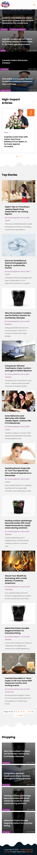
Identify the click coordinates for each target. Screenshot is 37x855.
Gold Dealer (9, 589)
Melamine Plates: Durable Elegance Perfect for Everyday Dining (17, 630)
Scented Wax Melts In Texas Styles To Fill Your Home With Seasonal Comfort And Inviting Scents (18, 682)
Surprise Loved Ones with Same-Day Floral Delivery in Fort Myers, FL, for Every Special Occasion (17, 41)
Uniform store (5, 90)
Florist (3, 51)
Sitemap (29, 852)
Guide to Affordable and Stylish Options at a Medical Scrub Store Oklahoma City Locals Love (17, 20)
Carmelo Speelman (13, 218)
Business (4, 29)
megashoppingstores (17, 29)
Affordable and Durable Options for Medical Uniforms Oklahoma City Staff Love (17, 81)
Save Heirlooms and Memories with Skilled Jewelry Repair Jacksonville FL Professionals (18, 419)
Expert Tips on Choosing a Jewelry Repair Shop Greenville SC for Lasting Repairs (17, 210)
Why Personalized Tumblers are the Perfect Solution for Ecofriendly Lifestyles (18, 315)
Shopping (8, 324)
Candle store (9, 692)
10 (29, 712)
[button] (15, 156)
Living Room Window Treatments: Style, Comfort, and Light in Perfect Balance (18, 368)
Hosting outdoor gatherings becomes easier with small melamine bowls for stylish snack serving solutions (18, 524)
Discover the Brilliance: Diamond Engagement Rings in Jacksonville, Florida (16, 264)
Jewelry (7, 220)
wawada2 (4, 69)
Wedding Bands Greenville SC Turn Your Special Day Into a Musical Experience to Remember (18, 472)
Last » (21, 715)
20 (32, 712)
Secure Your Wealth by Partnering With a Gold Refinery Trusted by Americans (16, 579)
